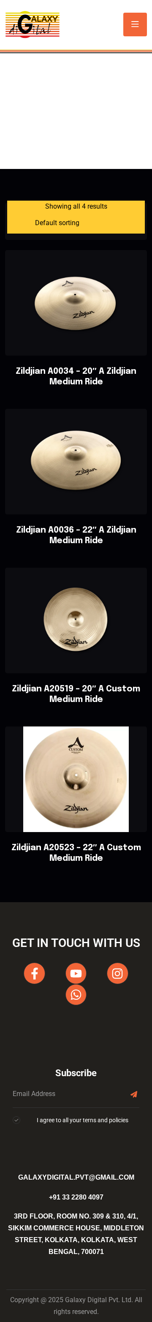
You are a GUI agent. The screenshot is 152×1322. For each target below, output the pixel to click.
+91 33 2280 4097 (76, 1197)
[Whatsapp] (76, 994)
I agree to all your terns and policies (82, 1120)
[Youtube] (76, 973)
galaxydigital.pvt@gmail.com (76, 1177)
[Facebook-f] (34, 973)
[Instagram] (117, 973)
